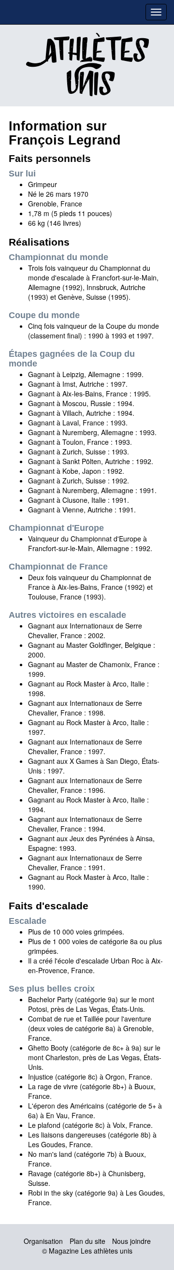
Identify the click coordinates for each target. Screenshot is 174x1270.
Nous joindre (131, 1241)
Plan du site (87, 1241)
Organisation (43, 1241)
